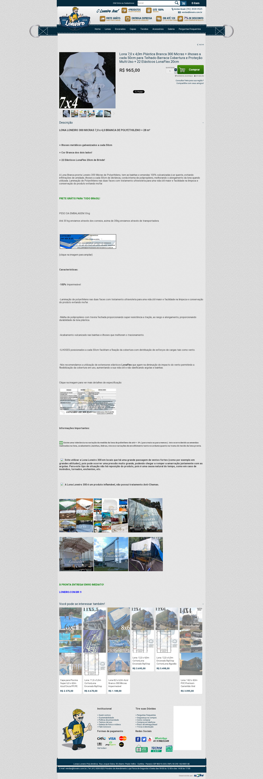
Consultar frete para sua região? (190, 80)
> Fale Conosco (104, 727)
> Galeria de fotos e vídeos (109, 724)
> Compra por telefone (145, 722)
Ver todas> (102, 748)
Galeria (171, 29)
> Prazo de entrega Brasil (146, 724)
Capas (133, 29)
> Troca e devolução (144, 727)
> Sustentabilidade (105, 718)
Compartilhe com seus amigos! (190, 83)
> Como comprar (142, 720)
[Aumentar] (175, 69)
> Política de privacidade (108, 720)
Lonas (108, 29)
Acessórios (158, 29)
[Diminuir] (175, 72)
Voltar (201, 44)
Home (98, 29)
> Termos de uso (104, 722)
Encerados (120, 29)
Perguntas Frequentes (190, 29)
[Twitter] (143, 739)
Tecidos (144, 29)
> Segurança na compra (145, 718)
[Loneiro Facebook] (138, 739)
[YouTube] (149, 739)
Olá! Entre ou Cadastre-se (123, 3)
